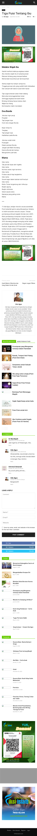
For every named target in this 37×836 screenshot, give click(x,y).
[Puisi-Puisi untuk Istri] (6, 412)
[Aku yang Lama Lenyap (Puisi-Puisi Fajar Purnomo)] (6, 376)
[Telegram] (26, 21)
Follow (31, 547)
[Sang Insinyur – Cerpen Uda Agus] (6, 629)
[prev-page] (3, 428)
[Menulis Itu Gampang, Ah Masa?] (6, 602)
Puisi (8, 7)
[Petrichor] (6, 690)
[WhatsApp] (17, 21)
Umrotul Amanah (15, 466)
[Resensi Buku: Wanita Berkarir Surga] (6, 644)
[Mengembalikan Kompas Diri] (6, 574)
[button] (34, 2)
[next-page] (6, 428)
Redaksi (9, 830)
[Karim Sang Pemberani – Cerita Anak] (6, 611)
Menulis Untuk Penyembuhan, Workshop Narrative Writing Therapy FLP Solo (22, 707)
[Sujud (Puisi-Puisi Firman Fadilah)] (6, 385)
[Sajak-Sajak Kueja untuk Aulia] (6, 403)
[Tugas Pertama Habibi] (6, 620)
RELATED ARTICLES (9, 341)
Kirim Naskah (16, 830)
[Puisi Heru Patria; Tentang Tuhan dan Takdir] (6, 699)
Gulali (14, 669)
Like (33, 543)
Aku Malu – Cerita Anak (20, 660)
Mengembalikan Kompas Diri (21, 572)
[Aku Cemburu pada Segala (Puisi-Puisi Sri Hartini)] (6, 421)
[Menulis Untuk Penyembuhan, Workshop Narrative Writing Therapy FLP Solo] (6, 708)
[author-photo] (18, 301)
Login (28, 830)
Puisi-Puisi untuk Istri (20, 410)
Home (3, 7)
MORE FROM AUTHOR (23, 341)
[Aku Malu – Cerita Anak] (6, 662)
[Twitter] (8, 21)
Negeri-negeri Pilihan (28, 283)
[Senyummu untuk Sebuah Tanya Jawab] (6, 367)
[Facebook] (4, 21)
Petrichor (16, 687)
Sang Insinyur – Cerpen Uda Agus (23, 627)
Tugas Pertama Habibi (20, 618)
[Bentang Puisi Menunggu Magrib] (6, 394)
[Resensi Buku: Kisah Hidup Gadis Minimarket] (6, 681)
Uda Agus (6, 16)
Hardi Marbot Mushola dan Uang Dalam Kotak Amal (10, 284)
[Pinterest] (12, 21)
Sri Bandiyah (13, 439)
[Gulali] (6, 671)
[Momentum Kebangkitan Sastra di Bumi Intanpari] (6, 565)
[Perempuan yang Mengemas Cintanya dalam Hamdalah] (6, 348)
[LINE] (30, 21)
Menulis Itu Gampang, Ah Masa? (23, 600)
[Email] (21, 21)
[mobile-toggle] (3, 2)
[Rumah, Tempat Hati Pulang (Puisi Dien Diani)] (6, 358)
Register (23, 830)
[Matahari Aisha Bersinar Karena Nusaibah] (6, 584)
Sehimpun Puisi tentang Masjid (22, 651)
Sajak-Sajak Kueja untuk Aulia (23, 401)
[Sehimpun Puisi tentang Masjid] (6, 653)
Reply (10, 445)
